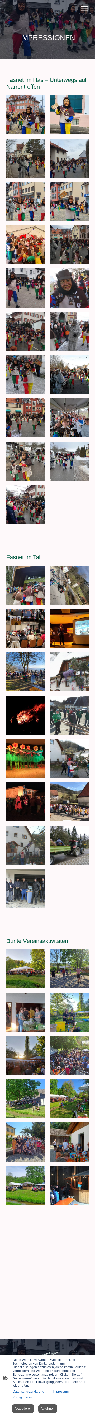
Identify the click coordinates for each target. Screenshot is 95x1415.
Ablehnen (48, 1409)
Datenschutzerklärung (28, 1391)
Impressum (61, 1391)
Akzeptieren (23, 1409)
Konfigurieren (22, 1397)
